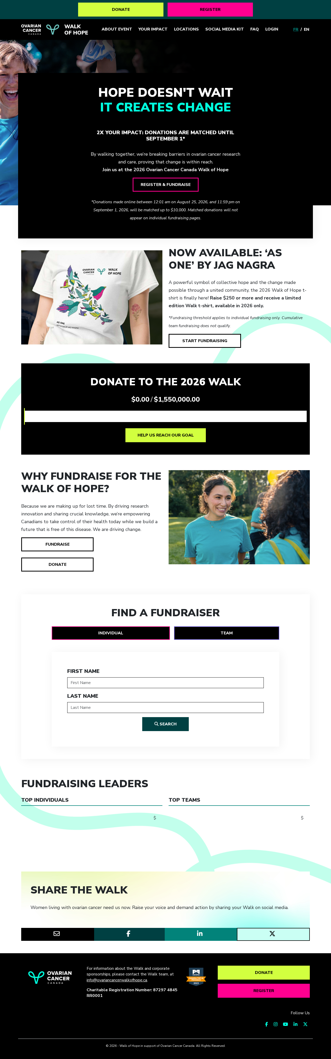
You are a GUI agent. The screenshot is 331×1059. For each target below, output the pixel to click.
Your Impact (153, 29)
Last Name (82, 696)
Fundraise (58, 544)
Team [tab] (227, 633)
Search (168, 724)
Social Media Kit (224, 29)
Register (210, 9)
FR (295, 29)
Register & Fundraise (166, 184)
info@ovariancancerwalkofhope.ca (117, 980)
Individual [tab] (110, 633)
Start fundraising (204, 341)
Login (271, 29)
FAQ (254, 29)
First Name (83, 671)
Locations (186, 29)
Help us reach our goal (166, 435)
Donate (121, 9)
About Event (117, 29)
